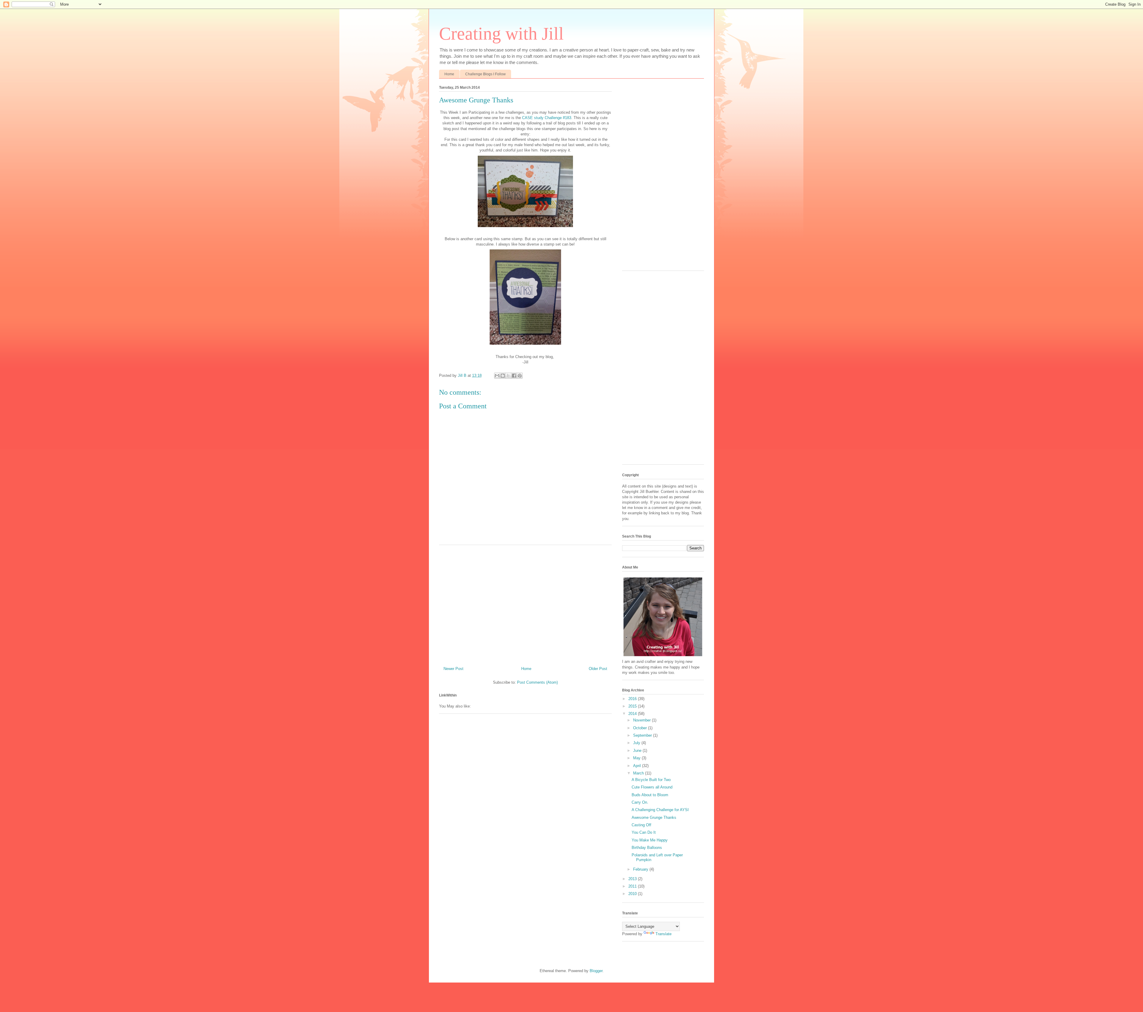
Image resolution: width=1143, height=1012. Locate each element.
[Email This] (497, 376)
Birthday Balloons (647, 847)
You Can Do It (644, 832)
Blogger (596, 971)
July (637, 743)
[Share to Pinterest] (520, 376)
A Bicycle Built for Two (651, 779)
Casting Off (641, 825)
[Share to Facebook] (514, 376)
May (637, 758)
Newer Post (453, 668)
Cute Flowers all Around (652, 787)
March (639, 773)
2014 (633, 713)
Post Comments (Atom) (537, 682)
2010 (633, 893)
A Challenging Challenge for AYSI (660, 810)
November (642, 720)
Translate (663, 934)
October (640, 728)
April (637, 765)
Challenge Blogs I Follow (485, 74)
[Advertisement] (525, 603)
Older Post (598, 668)
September (643, 735)
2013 (633, 879)
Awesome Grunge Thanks (654, 817)
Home (449, 74)
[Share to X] (508, 376)
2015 (633, 706)
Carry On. (640, 802)
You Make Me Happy (650, 840)
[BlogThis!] (503, 376)
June (638, 750)
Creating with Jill (501, 33)
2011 (633, 886)
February (641, 869)
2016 (633, 698)
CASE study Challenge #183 (546, 117)
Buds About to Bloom (650, 795)
